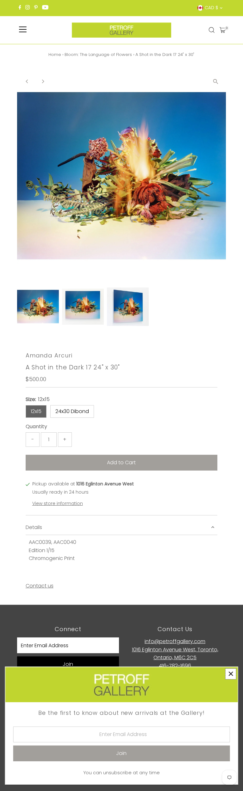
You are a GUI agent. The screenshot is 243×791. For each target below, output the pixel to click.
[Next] (43, 81)
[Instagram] (27, 7)
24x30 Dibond (72, 411)
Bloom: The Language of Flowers (98, 55)
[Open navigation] (22, 30)
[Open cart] (222, 30)
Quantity (36, 426)
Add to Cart (121, 462)
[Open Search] (212, 30)
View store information (57, 503)
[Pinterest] (36, 7)
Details (34, 527)
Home (54, 55)
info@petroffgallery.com (175, 641)
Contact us (39, 585)
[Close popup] (230, 673)
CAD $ (211, 7)
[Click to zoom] (216, 81)
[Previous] (27, 81)
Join (68, 664)
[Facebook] (20, 7)
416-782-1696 (175, 665)
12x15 (36, 411)
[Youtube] (45, 7)
